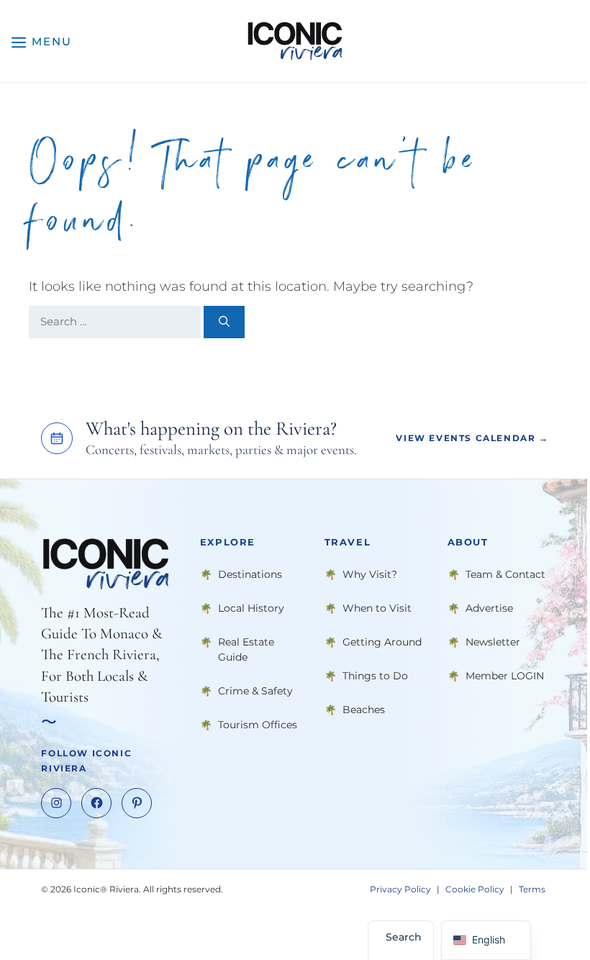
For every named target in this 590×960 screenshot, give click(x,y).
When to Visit (377, 607)
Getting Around (382, 641)
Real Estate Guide (246, 649)
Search (404, 936)
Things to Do (375, 675)
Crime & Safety (255, 690)
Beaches (363, 708)
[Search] (224, 322)
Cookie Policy (474, 888)
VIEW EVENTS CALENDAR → (472, 438)
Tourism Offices (257, 723)
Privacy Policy (400, 888)
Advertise (489, 607)
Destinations (250, 573)
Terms (532, 888)
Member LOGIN (505, 675)
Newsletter (493, 641)
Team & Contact (505, 573)
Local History (251, 607)
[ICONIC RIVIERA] (294, 41)
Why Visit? (369, 573)
